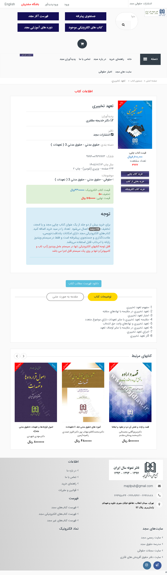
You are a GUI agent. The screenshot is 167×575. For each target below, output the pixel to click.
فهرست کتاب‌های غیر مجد (61, 520)
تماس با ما (70, 477)
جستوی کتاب (136, 81)
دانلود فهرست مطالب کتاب (83, 283)
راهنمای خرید (69, 483)
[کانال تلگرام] (157, 565)
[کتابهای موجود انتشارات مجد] (38, 16)
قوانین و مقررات (67, 490)
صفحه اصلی (151, 81)
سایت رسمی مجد (151, 537)
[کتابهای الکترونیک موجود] (85, 27)
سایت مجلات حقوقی (149, 550)
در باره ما (71, 470)
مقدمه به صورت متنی (65, 296)
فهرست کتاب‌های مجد (63, 507)
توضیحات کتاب (102, 296)
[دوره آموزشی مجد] (38, 27)
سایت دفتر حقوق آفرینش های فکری (140, 557)
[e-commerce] (155, 12)
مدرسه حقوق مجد (150, 544)
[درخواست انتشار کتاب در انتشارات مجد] (26, 55)
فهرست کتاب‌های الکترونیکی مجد (57, 514)
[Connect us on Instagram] (147, 565)
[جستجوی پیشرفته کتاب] (85, 16)
